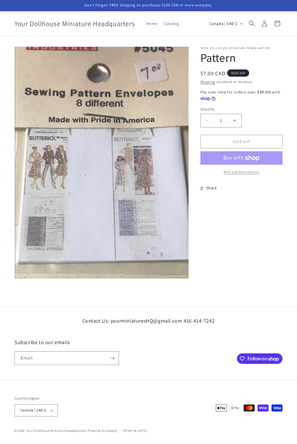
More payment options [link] (241, 172)
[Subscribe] (112, 358)
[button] (251, 23)
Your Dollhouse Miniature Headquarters (56, 431)
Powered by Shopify (102, 431)
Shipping (207, 82)
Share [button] (211, 187)
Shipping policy (135, 430)
